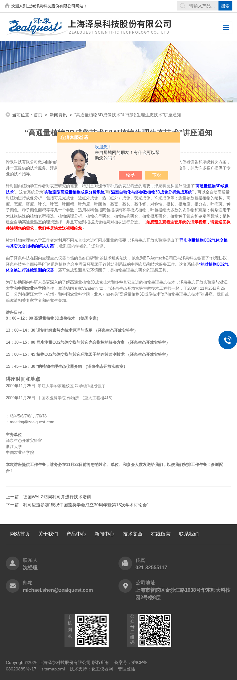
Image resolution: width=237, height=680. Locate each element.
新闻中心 (104, 534)
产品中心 (76, 534)
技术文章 (133, 534)
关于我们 (48, 534)
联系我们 (189, 534)
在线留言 (161, 534)
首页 (38, 114)
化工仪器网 (102, 668)
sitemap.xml (53, 668)
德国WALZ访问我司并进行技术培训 (57, 496)
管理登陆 (126, 668)
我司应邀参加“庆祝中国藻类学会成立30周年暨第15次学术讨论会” (85, 504)
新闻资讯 (58, 114)
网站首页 (20, 534)
